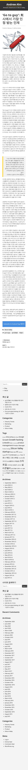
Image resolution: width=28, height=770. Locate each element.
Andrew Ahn (14, 4)
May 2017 (8, 530)
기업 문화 (21, 458)
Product (7, 426)
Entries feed (8, 742)
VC (17, 452)
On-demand (15, 443)
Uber (14, 452)
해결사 (21, 333)
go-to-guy (7, 333)
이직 (15, 471)
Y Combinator (12, 455)
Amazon (4, 437)
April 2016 (8, 557)
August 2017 (8, 523)
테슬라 (8, 473)
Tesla (11, 452)
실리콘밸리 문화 (15, 468)
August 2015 (8, 575)
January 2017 (9, 537)
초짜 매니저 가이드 (10, 409)
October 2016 (9, 544)
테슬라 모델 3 (14, 473)
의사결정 (11, 471)
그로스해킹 (14, 458)
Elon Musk (16, 437)
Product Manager (19, 445)
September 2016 (10, 546)
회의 (18, 473)
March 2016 (8, 559)
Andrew (19, 28)
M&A (11, 443)
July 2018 (7, 508)
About (6, 390)
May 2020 (8, 487)
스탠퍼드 (19, 465)
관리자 (18, 455)
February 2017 (9, 535)
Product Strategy (6, 448)
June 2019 (8, 503)
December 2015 (9, 566)
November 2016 (9, 541)
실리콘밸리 (15, 333)
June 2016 (8, 553)
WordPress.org (9, 746)
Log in (7, 739)
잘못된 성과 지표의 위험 (11, 404)
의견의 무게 (8, 407)
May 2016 (8, 555)
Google (21, 437)
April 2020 (8, 489)
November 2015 (9, 569)
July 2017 (7, 526)
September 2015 (10, 573)
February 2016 (9, 562)
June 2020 (8, 485)
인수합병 (18, 471)
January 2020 (9, 496)
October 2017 (9, 519)
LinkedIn (6, 442)
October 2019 (9, 499)
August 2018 (8, 505)
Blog (5, 388)
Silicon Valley (8, 330)
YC (7, 455)
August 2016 (8, 548)
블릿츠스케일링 (14, 461)
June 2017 (8, 528)
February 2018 (9, 512)
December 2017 (9, 514)
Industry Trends (9, 421)
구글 (21, 455)
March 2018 (8, 510)
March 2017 (8, 532)
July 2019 (7, 501)
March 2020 (8, 492)
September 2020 (10, 483)
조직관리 (22, 471)
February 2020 (9, 494)
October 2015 (9, 571)
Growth (5, 440)
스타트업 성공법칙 (12, 465)
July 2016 (7, 550)
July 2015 (7, 578)
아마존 (21, 468)
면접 (8, 461)
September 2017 (10, 521)
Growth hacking (16, 439)
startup (6, 451)
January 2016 (9, 564)
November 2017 (9, 517)
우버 (7, 471)
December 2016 (9, 539)
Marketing (8, 424)
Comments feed (9, 744)
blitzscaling (9, 437)
